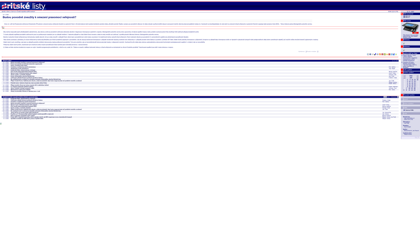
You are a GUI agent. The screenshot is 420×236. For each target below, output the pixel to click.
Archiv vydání (408, 72)
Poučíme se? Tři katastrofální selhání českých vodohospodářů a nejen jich (32, 114)
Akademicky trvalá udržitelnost (20, 68)
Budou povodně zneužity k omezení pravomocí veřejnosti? (28, 62)
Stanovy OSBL (409, 110)
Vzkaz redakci (408, 103)
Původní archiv (409, 95)
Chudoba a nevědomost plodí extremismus (23, 67)
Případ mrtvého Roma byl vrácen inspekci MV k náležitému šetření (30, 85)
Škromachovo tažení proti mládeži (20, 89)
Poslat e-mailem (312, 51)
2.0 (386, 97)
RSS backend (408, 14)
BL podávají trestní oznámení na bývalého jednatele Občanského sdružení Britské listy (36, 79)
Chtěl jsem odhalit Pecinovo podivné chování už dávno (27, 77)
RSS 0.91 (407, 16)
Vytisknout (301, 51)
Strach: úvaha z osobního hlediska (21, 74)
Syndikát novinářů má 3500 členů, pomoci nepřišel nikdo (27, 118)
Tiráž (405, 113)
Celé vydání (407, 69)
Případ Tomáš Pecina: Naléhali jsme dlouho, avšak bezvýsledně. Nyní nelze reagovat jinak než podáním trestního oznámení (46, 80)
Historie (394, 97)
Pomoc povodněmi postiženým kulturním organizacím (26, 64)
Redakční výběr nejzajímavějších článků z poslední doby (20, 97)
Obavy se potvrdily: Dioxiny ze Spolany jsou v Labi (25, 91)
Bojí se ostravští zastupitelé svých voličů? (23, 115)
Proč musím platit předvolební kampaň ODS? (24, 71)
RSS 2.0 (407, 17)
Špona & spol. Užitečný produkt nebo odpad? (24, 73)
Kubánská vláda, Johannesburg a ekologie (23, 70)
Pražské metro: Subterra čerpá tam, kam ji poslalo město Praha (29, 83)
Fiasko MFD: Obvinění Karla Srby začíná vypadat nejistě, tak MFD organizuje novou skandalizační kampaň (41, 117)
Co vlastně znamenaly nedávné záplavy (22, 86)
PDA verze (407, 21)
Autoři (405, 99)
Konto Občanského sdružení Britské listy (22, 76)
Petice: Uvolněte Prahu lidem (19, 65)
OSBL (405, 108)
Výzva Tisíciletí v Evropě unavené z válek (22, 88)
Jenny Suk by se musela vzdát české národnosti (24, 112)
